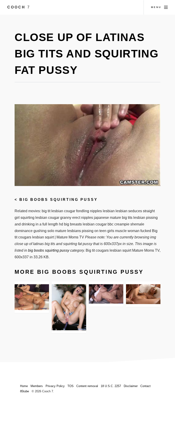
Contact (145, 386)
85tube (24, 391)
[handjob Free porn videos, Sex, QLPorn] (32, 297)
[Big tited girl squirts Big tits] (143, 294)
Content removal (87, 386)
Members (37, 386)
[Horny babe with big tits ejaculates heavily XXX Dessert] (69, 307)
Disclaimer (131, 386)
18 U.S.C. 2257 (111, 386)
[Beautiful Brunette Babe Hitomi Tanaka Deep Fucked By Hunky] (106, 294)
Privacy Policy (55, 386)
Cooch (18, 7)
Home (24, 386)
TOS (70, 386)
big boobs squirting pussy (58, 200)
